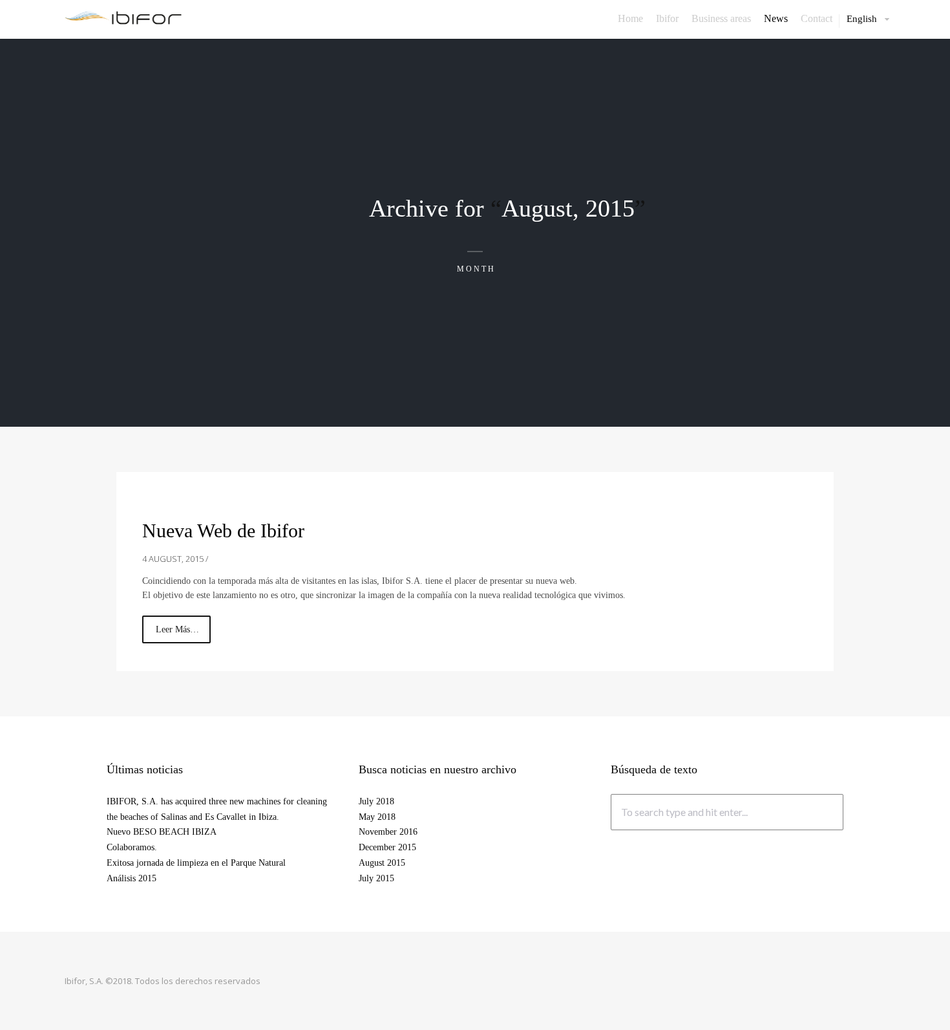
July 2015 (376, 878)
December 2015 (387, 847)
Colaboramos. (132, 847)
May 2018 (377, 817)
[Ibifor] (123, 17)
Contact (816, 19)
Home (630, 19)
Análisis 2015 (131, 878)
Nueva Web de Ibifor (223, 530)
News (776, 19)
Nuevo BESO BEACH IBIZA (161, 832)
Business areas (721, 19)
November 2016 (388, 832)
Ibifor (667, 19)
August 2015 (382, 863)
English (862, 19)
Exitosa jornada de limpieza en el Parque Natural (196, 863)
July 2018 (376, 801)
